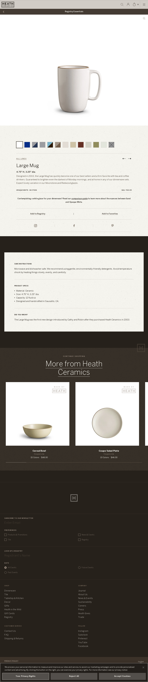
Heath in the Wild (12, 610)
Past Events (13, 572)
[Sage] (73, 144)
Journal (82, 591)
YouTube (82, 643)
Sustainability (85, 602)
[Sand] (65, 144)
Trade (81, 617)
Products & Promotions (17, 535)
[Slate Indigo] (35, 144)
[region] (74, 672)
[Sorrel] (96, 144)
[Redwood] (81, 144)
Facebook (83, 646)
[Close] (143, 667)
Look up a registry (13, 551)
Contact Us (10, 631)
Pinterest (82, 639)
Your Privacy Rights (25, 676)
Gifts (6, 606)
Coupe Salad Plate (109, 451)
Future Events (88, 567)
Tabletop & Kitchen (14, 598)
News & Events (88, 535)
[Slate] (42, 144)
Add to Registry (37, 214)
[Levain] (88, 144)
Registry (85, 540)
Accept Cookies (122, 676)
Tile (9, 540)
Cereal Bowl (39, 451)
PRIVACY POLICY (11, 661)
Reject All (74, 676)
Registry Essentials (74, 12)
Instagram (83, 631)
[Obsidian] (111, 144)
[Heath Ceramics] (74, 498)
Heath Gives (84, 614)
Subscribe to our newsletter (18, 518)
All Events (12, 567)
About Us (83, 595)
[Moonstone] (27, 144)
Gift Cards (9, 614)
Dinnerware (10, 591)
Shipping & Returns (13, 639)
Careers (82, 606)
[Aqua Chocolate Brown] (50, 144)
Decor (7, 602)
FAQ (6, 635)
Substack (83, 635)
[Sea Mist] (104, 144)
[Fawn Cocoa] (58, 144)
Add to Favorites (110, 214)
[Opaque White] (19, 144)
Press (81, 610)
